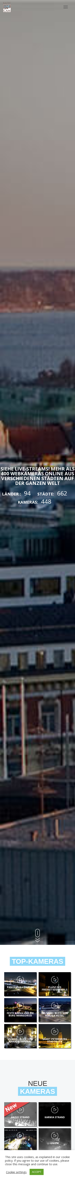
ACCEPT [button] (36, 1172)
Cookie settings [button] (16, 1172)
